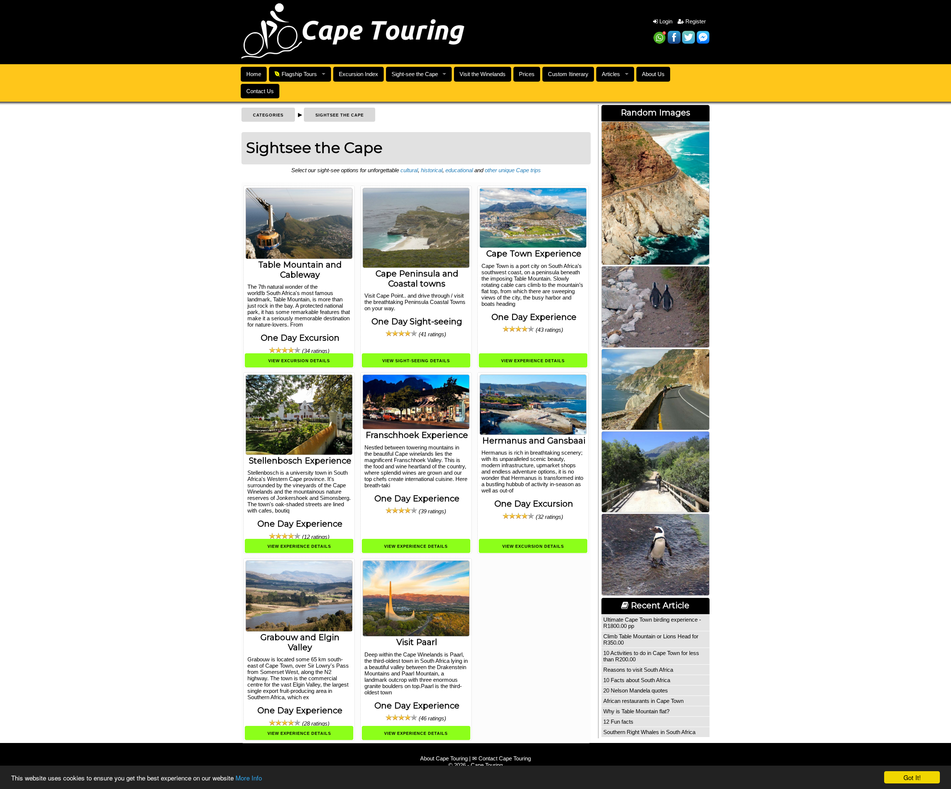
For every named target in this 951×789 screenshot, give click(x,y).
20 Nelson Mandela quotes (635, 690)
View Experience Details (533, 361)
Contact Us (260, 91)
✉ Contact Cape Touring (501, 758)
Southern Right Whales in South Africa (649, 732)
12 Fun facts (618, 721)
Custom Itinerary (568, 74)
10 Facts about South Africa (636, 680)
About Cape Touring (444, 758)
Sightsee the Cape (339, 115)
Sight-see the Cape (415, 74)
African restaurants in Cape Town (643, 701)
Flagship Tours (298, 74)
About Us (653, 74)
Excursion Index (358, 74)
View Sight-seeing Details (416, 361)
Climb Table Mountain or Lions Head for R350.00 (650, 639)
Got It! (912, 777)
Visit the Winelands (483, 74)
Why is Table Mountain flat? (636, 711)
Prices (527, 74)
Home (253, 74)
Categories (268, 115)
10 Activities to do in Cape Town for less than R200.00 (651, 656)
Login (665, 21)
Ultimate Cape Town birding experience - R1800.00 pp (652, 622)
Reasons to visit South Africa (638, 670)
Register (695, 21)
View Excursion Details (299, 361)
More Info (249, 777)
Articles (611, 74)
